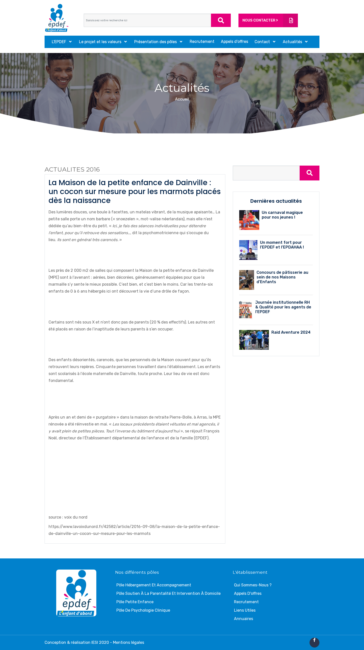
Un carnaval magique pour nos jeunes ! (282, 215)
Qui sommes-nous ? (253, 585)
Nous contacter (259, 20)
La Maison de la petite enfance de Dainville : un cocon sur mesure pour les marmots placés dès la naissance (135, 191)
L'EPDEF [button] (59, 41)
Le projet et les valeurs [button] (100, 41)
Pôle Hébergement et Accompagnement (153, 585)
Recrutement (202, 41)
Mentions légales (128, 642)
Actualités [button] (293, 41)
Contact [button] (263, 41)
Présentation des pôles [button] (156, 41)
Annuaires (243, 618)
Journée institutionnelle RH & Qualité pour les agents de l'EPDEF (283, 307)
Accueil (182, 99)
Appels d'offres (234, 41)
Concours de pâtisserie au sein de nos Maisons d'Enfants (282, 277)
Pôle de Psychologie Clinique (143, 610)
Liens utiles (245, 610)
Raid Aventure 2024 (291, 332)
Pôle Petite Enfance (135, 602)
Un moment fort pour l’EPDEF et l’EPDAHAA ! (282, 245)
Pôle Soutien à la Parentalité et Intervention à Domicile (168, 593)
